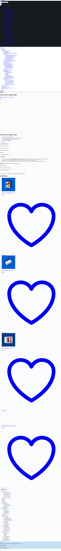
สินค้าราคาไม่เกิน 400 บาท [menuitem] (9, 40)
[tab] (31, 142)
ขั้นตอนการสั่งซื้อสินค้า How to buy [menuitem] (7, 45)
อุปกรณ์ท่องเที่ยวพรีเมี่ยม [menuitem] (7, 22)
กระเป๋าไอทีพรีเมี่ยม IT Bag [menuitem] (8, 16)
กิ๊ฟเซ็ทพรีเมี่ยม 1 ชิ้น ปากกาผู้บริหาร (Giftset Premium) (7, 270)
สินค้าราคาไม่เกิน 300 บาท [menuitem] (9, 39)
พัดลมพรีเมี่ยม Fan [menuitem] (6, 20)
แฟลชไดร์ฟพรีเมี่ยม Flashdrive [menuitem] (10, 15)
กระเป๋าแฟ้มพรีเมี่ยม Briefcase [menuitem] (8, 61)
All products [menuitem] (3, 7)
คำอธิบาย (3, 142)
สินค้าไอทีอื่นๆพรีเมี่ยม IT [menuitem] (9, 14)
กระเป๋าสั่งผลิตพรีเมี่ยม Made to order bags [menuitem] (10, 10)
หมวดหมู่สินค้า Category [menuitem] (7, 8)
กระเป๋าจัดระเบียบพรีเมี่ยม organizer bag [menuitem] (10, 60)
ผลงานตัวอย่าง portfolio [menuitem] (5, 85)
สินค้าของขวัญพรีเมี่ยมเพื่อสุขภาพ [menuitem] (9, 77)
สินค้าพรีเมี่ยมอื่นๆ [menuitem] (6, 28)
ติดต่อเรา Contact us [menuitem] (5, 46)
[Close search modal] (0, 1)
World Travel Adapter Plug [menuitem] (9, 23)
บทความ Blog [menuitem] (4, 86)
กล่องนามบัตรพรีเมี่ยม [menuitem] (8, 29)
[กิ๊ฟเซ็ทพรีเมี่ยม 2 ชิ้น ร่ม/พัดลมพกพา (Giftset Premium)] (8, 346)
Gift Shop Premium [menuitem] (8, 75)
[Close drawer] (0, 5)
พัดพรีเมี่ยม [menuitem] (7, 73)
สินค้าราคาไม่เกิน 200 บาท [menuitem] (9, 38)
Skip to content (2, 0)
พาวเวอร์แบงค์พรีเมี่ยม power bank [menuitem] (10, 13)
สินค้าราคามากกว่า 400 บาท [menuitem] (9, 41)
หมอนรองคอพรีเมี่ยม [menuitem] (8, 25)
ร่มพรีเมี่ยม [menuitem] (5, 26)
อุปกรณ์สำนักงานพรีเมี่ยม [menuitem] (9, 76)
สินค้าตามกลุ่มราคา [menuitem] (7, 36)
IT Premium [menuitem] (5, 11)
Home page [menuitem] (3, 6)
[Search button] (1, 4)
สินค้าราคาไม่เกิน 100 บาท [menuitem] (9, 37)
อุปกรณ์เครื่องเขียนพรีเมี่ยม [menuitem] (8, 27)
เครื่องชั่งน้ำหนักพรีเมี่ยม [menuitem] (9, 24)
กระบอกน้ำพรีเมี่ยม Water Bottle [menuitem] (8, 21)
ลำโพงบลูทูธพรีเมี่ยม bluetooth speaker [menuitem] (11, 12)
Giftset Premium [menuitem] (6, 9)
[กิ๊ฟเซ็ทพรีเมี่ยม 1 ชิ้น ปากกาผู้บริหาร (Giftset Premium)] (8, 268)
